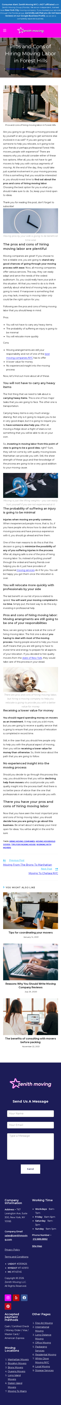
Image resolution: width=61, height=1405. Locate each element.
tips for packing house (23, 844)
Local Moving (42, 1366)
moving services (26, 570)
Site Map (37, 1246)
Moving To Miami (17, 1391)
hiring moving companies (22, 841)
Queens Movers (16, 1371)
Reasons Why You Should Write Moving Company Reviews (30, 985)
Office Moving (43, 1342)
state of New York (32, 657)
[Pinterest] (8, 1306)
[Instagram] (8, 1297)
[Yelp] (16, 1297)
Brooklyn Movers (17, 1363)
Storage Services (44, 1370)
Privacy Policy (12, 1249)
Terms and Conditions (16, 1256)
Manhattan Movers (18, 1359)
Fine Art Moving (44, 1323)
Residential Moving (45, 1354)
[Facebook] (24, 1297)
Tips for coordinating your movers (30, 932)
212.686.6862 (40, 1239)
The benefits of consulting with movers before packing (30, 1040)
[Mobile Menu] (4, 30)
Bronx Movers (15, 1367)
